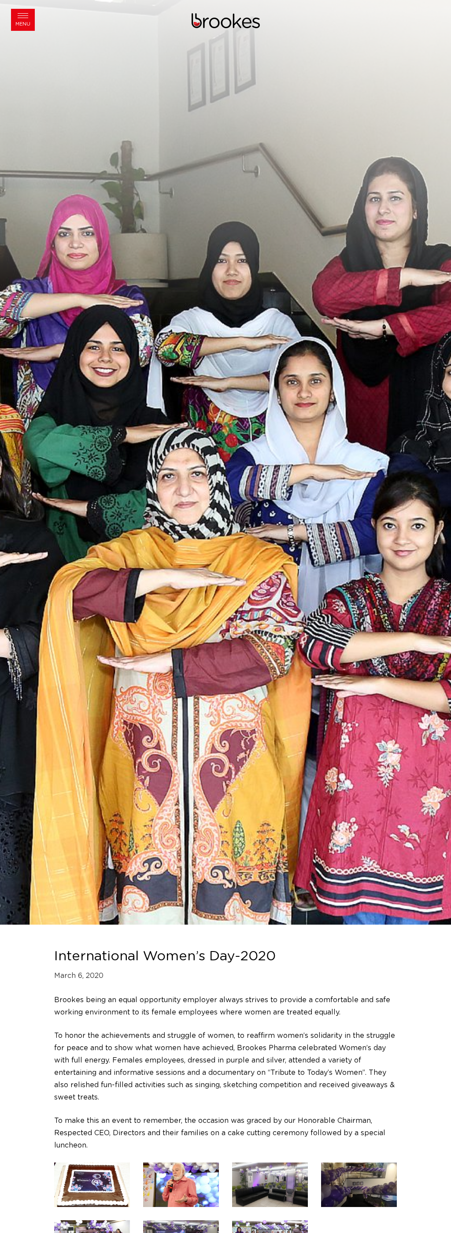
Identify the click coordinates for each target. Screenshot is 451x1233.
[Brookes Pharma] (226, 20)
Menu (22, 24)
